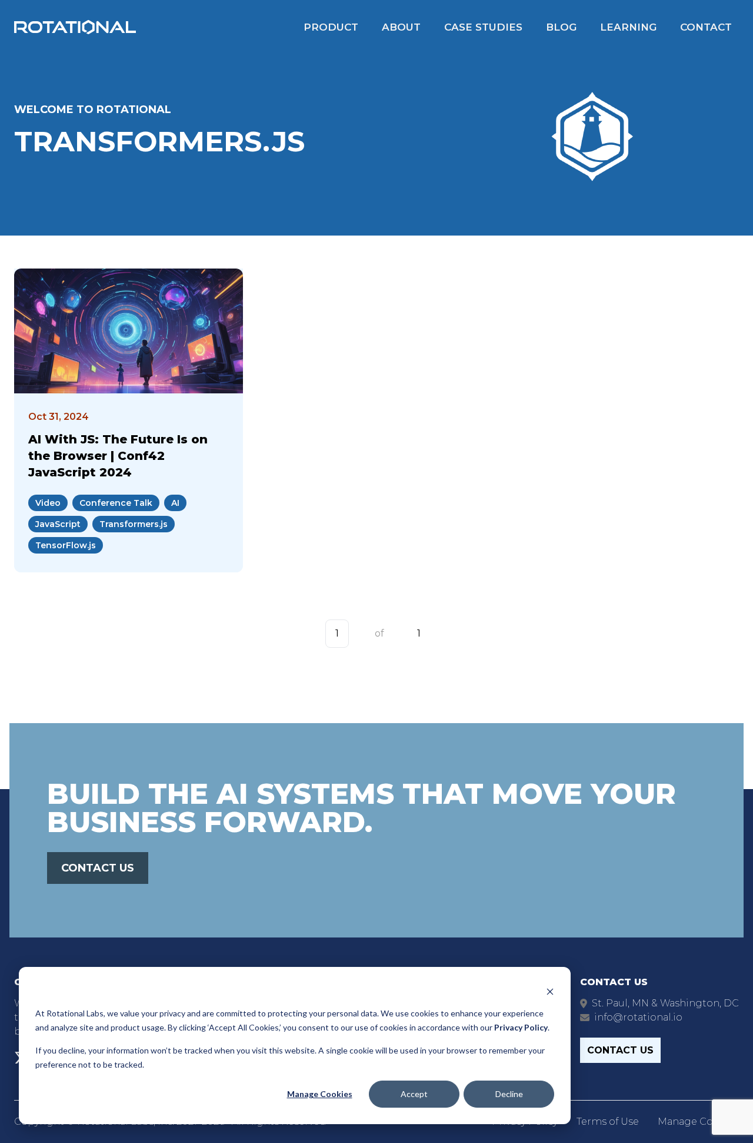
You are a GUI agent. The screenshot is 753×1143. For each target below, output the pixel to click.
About (401, 27)
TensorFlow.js (65, 545)
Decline (509, 1094)
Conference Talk (115, 503)
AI (175, 503)
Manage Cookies (319, 1094)
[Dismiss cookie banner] (550, 990)
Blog (561, 27)
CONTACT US (97, 868)
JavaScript (58, 524)
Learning (628, 27)
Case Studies (483, 27)
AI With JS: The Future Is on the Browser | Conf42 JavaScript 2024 (118, 455)
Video (48, 503)
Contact (706, 27)
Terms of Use (608, 1121)
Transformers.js (133, 524)
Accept (414, 1094)
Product (331, 27)
